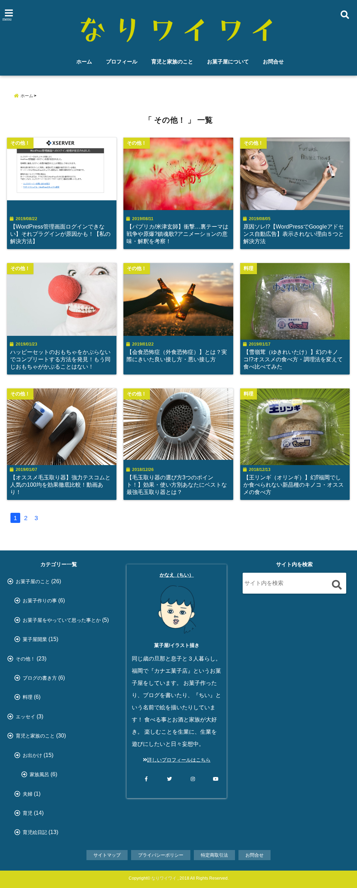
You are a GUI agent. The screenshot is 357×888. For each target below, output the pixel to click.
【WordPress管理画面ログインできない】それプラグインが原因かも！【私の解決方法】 (60, 233)
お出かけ (32, 755)
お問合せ (273, 61)
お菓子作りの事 (40, 600)
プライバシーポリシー (160, 855)
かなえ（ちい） (177, 575)
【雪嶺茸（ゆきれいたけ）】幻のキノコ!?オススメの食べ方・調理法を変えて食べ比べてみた (293, 359)
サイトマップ (107, 855)
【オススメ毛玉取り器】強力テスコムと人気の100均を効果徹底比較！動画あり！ (60, 484)
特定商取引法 (214, 855)
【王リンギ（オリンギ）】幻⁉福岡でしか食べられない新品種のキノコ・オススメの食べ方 (293, 484)
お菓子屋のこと (33, 581)
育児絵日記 (35, 832)
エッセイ (25, 716)
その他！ (25, 659)
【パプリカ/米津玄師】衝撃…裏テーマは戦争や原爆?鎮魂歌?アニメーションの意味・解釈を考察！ (177, 233)
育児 (27, 813)
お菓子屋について (228, 61)
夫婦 (27, 794)
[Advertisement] (294, 663)
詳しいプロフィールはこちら (179, 760)
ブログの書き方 (40, 678)
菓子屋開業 (35, 639)
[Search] (336, 585)
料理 (27, 697)
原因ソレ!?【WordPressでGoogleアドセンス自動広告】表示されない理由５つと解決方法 (293, 233)
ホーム (84, 61)
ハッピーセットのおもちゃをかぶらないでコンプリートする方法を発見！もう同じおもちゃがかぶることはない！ (60, 359)
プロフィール (121, 61)
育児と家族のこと (172, 61)
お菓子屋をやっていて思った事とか (62, 620)
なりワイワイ (163, 878)
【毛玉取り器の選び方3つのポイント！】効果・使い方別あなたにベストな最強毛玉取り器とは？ (177, 484)
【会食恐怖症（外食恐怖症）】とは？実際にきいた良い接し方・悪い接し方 (177, 355)
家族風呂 (39, 774)
